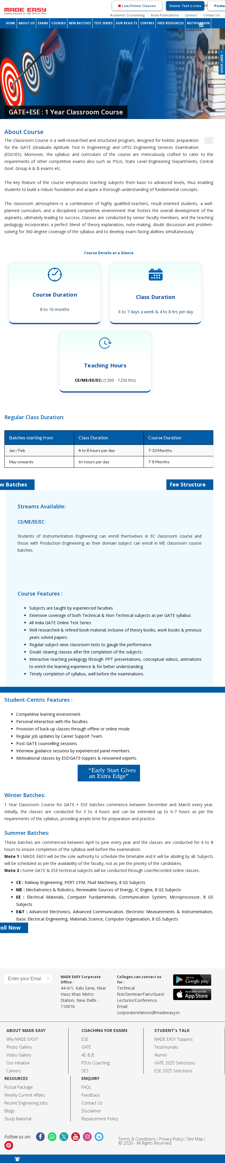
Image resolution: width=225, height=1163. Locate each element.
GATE (86, 1047)
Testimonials (166, 1047)
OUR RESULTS (126, 23)
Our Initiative (18, 1063)
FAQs (86, 1087)
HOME (10, 23)
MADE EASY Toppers (173, 1039)
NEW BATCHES (80, 23)
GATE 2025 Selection (173, 1063)
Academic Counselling (127, 15)
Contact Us (211, 15)
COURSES (58, 23)
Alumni (160, 1055)
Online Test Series (185, 6)
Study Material (17, 1118)
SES (84, 1070)
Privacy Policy (171, 1139)
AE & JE (88, 1055)
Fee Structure (188, 484)
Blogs (9, 1111)
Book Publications (165, 15)
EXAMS (43, 23)
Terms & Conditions (137, 1139)
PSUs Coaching (95, 1063)
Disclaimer (91, 1111)
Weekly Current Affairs (24, 1095)
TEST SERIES (103, 23)
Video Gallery (18, 1055)
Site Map (195, 1139)
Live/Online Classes (138, 6)
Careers (191, 15)
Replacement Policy (99, 1118)
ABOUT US (26, 23)
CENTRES (147, 23)
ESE (84, 1039)
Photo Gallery (19, 1047)
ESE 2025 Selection (172, 1070)
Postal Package (18, 1087)
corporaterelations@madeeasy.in (148, 1012)
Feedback (90, 1095)
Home (172, 29)
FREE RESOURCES (170, 23)
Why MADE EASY (21, 1039)
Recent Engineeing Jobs (26, 1103)
